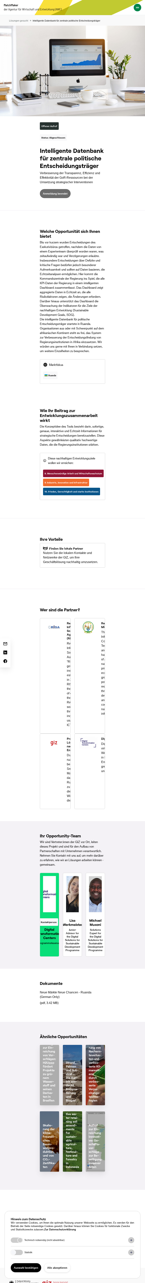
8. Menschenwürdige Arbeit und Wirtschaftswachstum (73, 473)
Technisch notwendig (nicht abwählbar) (44, 1240)
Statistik (28, 1252)
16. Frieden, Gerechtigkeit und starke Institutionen (72, 491)
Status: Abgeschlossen (53, 137)
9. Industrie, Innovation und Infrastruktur (66, 482)
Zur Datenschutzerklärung (60, 1229)
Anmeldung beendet (55, 193)
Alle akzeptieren (57, 1267)
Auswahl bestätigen (26, 1267)
